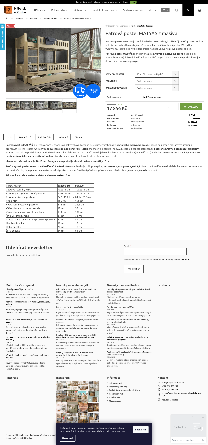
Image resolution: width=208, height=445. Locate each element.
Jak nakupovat (115, 383)
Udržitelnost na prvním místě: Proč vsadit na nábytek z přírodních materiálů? (76, 290)
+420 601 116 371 (170, 389)
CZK (165, 10)
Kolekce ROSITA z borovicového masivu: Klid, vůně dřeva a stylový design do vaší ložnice (76, 336)
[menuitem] (39, 10)
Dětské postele (137, 115)
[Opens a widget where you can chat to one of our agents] (188, 428)
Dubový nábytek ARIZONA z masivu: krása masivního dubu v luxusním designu (74, 353)
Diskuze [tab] (78, 137)
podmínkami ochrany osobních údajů (171, 259)
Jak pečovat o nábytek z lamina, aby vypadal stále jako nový (28, 338)
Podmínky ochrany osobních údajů (124, 390)
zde (124, 430)
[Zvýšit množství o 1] (175, 106)
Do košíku (193, 106)
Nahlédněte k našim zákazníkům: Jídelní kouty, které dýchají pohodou (128, 320)
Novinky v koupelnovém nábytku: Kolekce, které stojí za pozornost (128, 290)
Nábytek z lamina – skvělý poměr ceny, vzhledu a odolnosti (27, 356)
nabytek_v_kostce (170, 399)
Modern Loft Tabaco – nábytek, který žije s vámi (77, 319)
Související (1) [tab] (25, 137)
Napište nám (114, 397)
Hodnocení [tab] (63, 137)
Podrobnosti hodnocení (142, 25)
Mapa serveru (115, 400)
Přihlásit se (134, 269)
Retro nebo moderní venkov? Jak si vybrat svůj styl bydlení (28, 302)
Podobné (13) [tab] (44, 137)
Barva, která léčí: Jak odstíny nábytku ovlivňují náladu (26, 320)
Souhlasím (140, 429)
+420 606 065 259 (170, 386)
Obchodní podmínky (118, 386)
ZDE (133, 2)
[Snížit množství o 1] (161, 106)
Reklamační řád (116, 393)
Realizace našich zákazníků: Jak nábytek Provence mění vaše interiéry (129, 353)
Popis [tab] (8, 137)
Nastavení (67, 438)
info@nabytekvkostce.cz (173, 382)
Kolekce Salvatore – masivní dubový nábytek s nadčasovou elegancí (127, 338)
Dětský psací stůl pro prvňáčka (19, 289)
